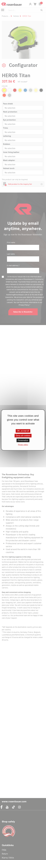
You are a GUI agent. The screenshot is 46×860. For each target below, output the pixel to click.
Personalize (23, 440)
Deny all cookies (23, 436)
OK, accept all (23, 431)
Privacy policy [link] (23, 445)
